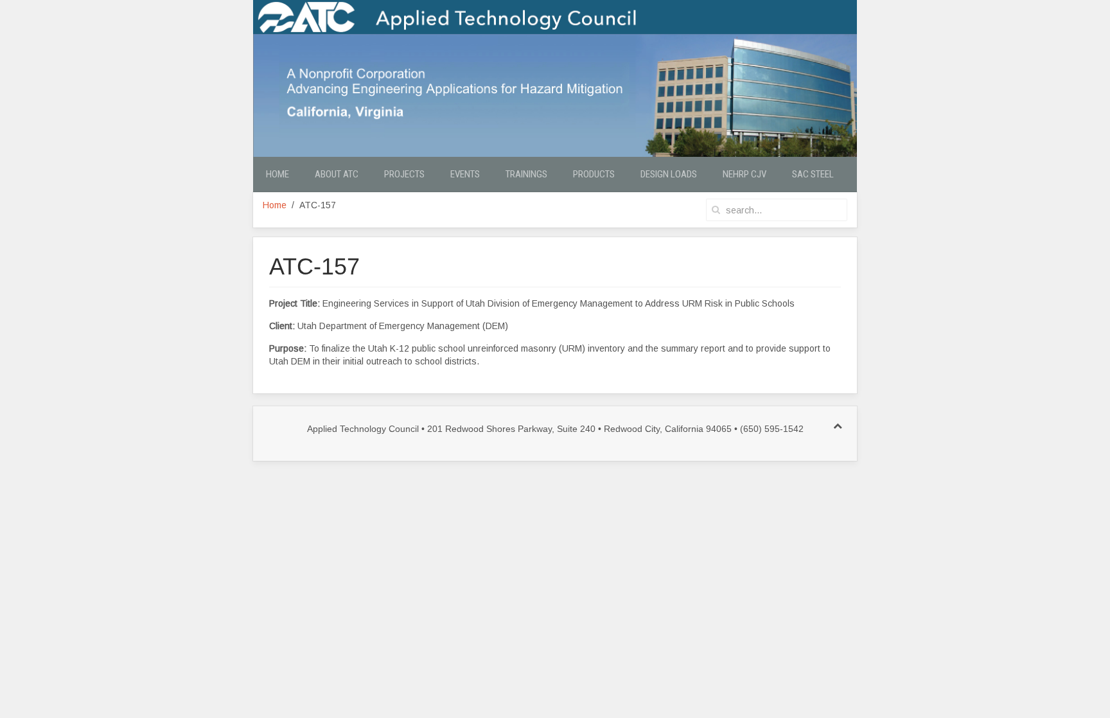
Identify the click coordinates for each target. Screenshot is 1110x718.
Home (277, 174)
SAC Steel (813, 174)
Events (465, 174)
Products (594, 174)
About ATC (336, 174)
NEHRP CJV (744, 174)
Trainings (526, 174)
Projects (404, 174)
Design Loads (668, 174)
